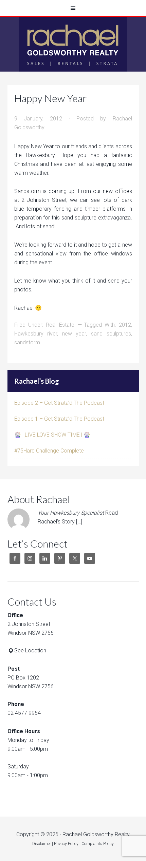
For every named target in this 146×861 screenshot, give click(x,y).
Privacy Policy (66, 843)
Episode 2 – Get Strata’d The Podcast (59, 403)
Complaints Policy (97, 843)
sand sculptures (111, 333)
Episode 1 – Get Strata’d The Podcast (59, 419)
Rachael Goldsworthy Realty (73, 44)
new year (74, 333)
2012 (125, 325)
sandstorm (27, 342)
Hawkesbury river (35, 333)
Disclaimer (41, 843)
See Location (30, 650)
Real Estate (60, 325)
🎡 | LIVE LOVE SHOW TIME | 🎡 (52, 435)
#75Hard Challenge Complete (49, 450)
